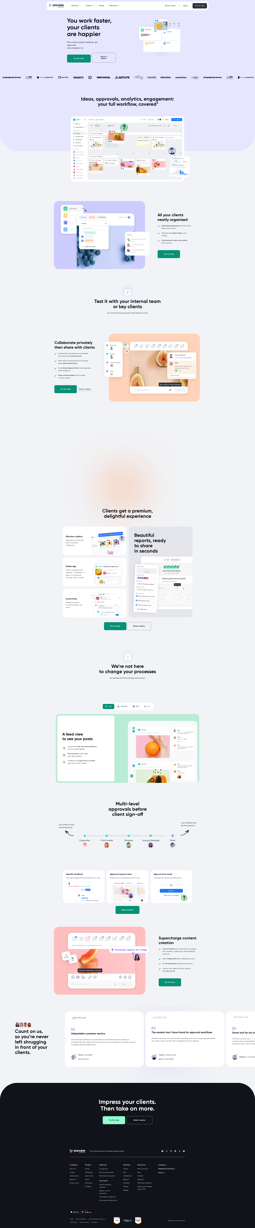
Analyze (125, 1186)
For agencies (103, 1169)
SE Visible (88, 1186)
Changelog (89, 1172)
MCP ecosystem (143, 1169)
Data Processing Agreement (97, 1219)
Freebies (140, 1176)
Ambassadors (74, 1176)
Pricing (101, 5)
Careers (72, 1172)
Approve (126, 1179)
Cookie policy (73, 1222)
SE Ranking (88, 1183)
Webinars (141, 1179)
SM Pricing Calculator (145, 1183)
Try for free (200, 6)
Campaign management (107, 1197)
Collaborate (127, 1176)
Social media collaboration (108, 1200)
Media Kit (73, 1179)
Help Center (89, 1176)
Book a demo (170, 6)
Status (87, 1179)
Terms (71, 1219)
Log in (185, 6)
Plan (124, 1172)
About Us (73, 1169)
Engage (125, 1190)
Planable (171, 1220)
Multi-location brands (106, 1172)
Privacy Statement (81, 1219)
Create (125, 1169)
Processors (94, 1222)
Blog (139, 1172)
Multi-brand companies (107, 1176)
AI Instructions (74, 1183)
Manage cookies (84, 1222)
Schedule (126, 1183)
